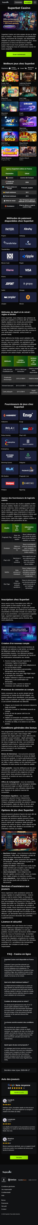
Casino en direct (14, 68)
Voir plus (19, 1157)
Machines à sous (31, 68)
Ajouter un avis (19, 1092)
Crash (22, 68)
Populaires (5, 68)
